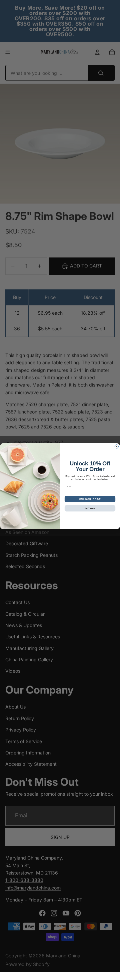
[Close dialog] (116, 446)
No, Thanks (90, 508)
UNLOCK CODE (90, 499)
